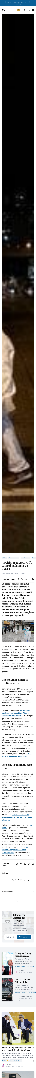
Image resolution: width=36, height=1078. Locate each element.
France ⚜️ (5, 1060)
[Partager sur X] (22, 579)
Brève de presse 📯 (21, 992)
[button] (25, 10)
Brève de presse (20, 966)
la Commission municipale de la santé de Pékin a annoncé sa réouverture (17, 713)
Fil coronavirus (14, 558)
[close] (34, 3)
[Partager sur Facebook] (18, 579)
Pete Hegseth (30, 966)
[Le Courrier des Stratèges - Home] (11, 10)
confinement (25, 558)
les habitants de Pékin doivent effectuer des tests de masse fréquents (17, 817)
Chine (4, 558)
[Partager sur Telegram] (29, 579)
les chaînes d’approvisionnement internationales (15, 850)
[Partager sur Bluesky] (33, 579)
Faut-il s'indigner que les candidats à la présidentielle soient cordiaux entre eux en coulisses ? (18, 1050)
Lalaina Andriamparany (20, 880)
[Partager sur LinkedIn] (26, 579)
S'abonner (25, 937)
